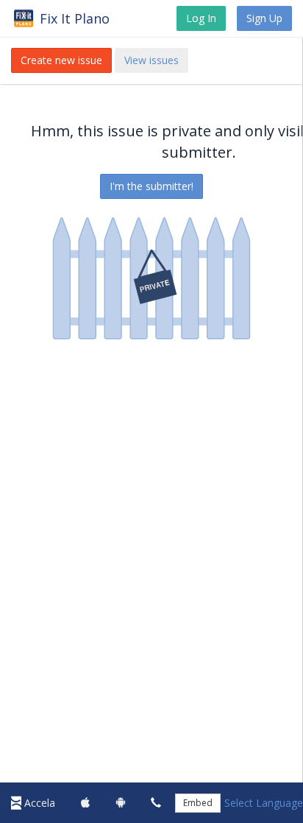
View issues (151, 60)
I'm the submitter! (151, 186)
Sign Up (264, 18)
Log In (201, 18)
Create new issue (61, 60)
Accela (39, 803)
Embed (198, 802)
